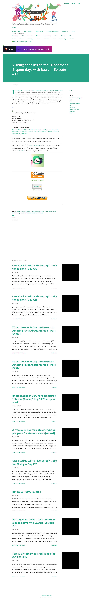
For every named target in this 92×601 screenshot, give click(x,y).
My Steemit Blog (16, 31)
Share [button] (71, 90)
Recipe (53, 39)
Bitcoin (38, 35)
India (71, 101)
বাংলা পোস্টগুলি (30, 35)
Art (23, 35)
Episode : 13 (51, 131)
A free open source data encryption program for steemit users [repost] (34, 431)
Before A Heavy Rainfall (26, 491)
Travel (71, 113)
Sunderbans (72, 111)
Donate (36, 186)
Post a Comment (21, 288)
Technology (30, 39)
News (56, 35)
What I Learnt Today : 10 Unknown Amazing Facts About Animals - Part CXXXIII (34, 331)
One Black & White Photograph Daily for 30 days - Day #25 (34, 298)
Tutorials (72, 39)
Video (70, 35)
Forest (71, 99)
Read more (54, 288)
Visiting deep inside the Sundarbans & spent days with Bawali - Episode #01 (34, 523)
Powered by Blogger (47, 595)
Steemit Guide (39, 31)
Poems (38, 39)
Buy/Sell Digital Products (52, 31)
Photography (15, 35)
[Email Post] (13, 216)
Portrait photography (74, 109)
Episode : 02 (22, 129)
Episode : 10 (31, 131)
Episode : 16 (24, 133)
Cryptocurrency (47, 35)
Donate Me (65, 31)
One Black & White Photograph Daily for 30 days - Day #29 (34, 462)
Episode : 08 (17, 131)
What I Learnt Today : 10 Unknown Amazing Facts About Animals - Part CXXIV (34, 365)
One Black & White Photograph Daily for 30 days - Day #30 (34, 267)
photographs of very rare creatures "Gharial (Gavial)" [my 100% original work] (34, 399)
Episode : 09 (24, 131)
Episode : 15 (17, 133)
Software (46, 39)
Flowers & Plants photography (76, 98)
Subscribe (66, 3)
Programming (62, 39)
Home (14, 27)
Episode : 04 (36, 129)
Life (70, 105)
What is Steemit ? (28, 31)
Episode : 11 (38, 131)
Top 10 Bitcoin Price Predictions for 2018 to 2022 (33, 555)
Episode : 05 (43, 129)
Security (63, 35)
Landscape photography (75, 103)
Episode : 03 (29, 129)
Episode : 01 (15, 129)
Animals (14, 39)
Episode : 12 (44, 131)
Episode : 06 (50, 129)
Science (21, 39)
